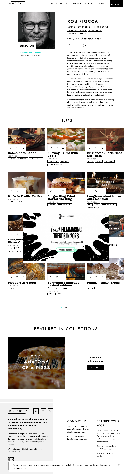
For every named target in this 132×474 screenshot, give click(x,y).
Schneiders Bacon (22, 153)
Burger (52, 204)
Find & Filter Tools (59, 3)
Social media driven (77, 34)
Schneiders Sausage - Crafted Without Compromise (64, 285)
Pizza (90, 161)
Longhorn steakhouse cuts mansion (104, 198)
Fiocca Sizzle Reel (22, 282)
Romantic (22, 158)
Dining (12, 158)
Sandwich (53, 161)
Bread (90, 288)
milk (20, 202)
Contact (102, 3)
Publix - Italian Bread (103, 282)
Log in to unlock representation (31, 55)
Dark (97, 204)
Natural (64, 161)
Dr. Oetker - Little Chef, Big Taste (105, 155)
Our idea (89, 3)
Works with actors (77, 30)
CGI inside (109, 161)
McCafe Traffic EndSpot (26, 196)
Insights (77, 3)
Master (71, 27)
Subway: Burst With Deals (62, 155)
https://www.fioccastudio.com (84, 38)
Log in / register (115, 3)
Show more (95, 367)
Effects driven (84, 27)
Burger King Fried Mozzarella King (61, 198)
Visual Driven (95, 30)
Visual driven (36, 158)
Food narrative (101, 27)
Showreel (13, 288)
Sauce (98, 161)
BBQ (90, 204)
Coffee (12, 202)
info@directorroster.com (77, 439)
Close (119, 465)
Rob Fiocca (13, 156)
